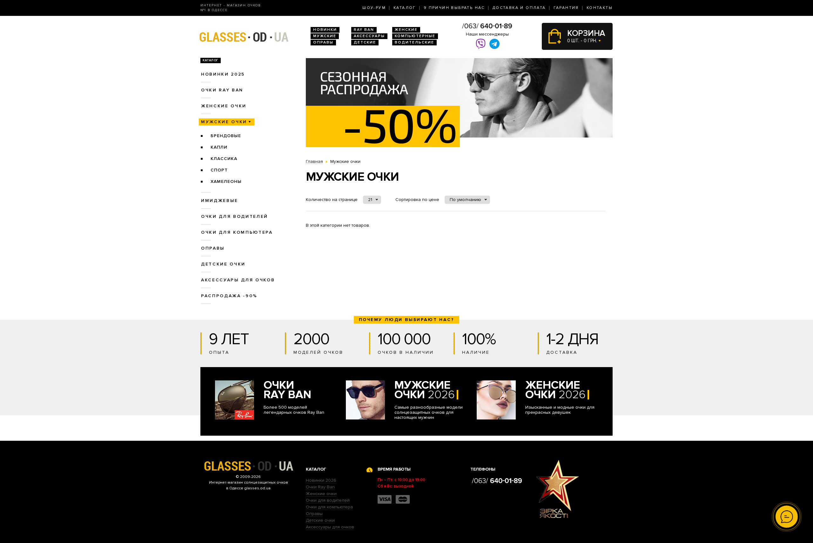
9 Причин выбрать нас (454, 7)
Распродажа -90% (229, 295)
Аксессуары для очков (238, 280)
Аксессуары (369, 36)
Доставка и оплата (519, 7)
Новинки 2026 (321, 480)
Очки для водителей (234, 216)
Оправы (323, 42)
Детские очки (223, 264)
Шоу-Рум (374, 7)
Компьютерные (415, 36)
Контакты (600, 7)
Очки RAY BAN (222, 90)
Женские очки (223, 106)
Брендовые (226, 135)
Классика (224, 158)
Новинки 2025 (223, 74)
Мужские (324, 36)
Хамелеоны (226, 181)
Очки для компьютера (237, 232)
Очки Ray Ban (320, 487)
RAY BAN (364, 29)
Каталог (404, 7)
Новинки (325, 29)
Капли (219, 147)
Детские (365, 42)
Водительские (414, 42)
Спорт (219, 170)
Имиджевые (219, 200)
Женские (406, 29)
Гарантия (566, 7)
